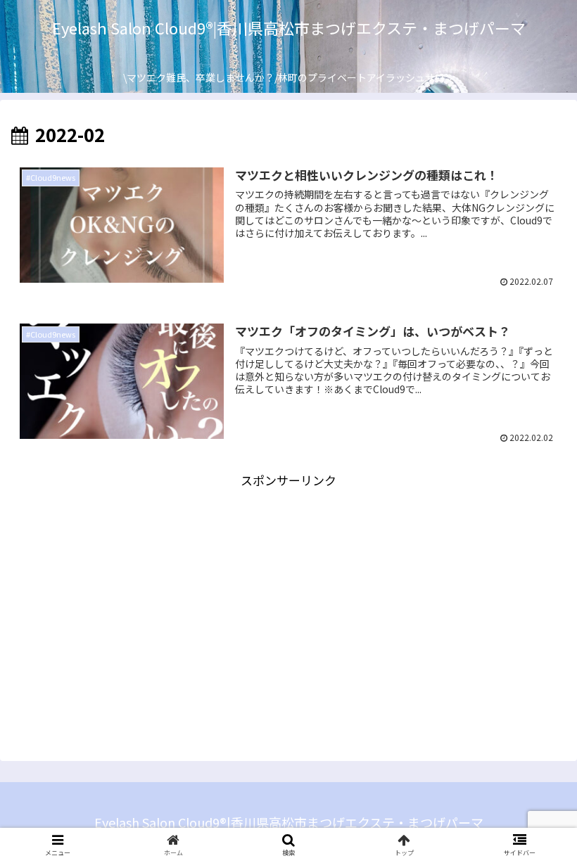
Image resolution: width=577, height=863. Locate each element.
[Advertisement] (288, 589)
